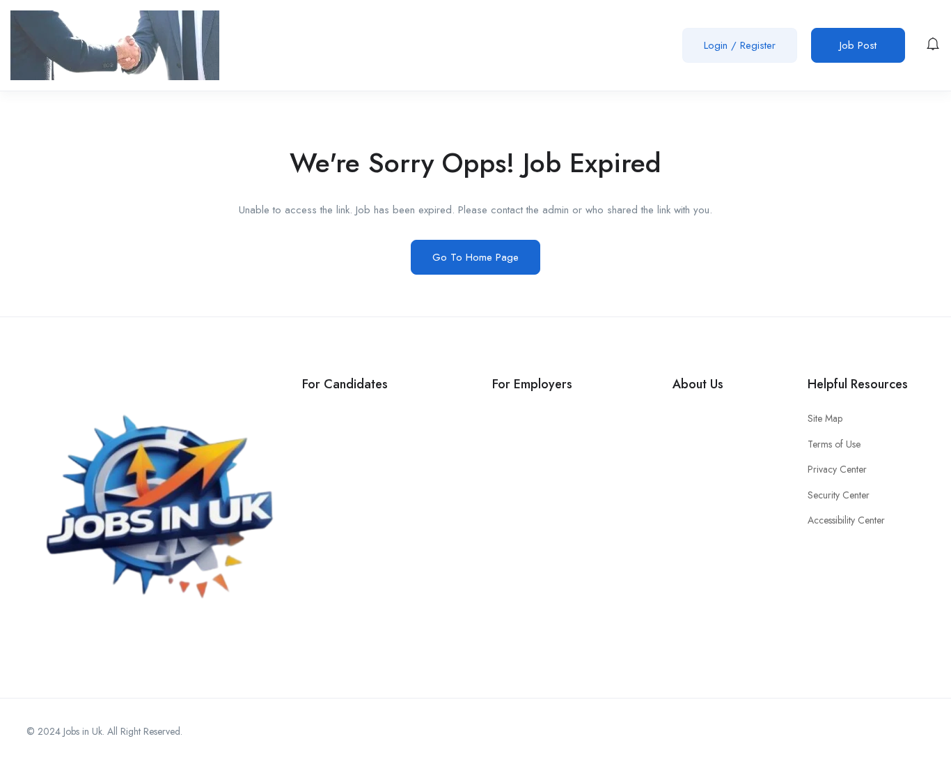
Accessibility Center (846, 520)
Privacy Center (837, 469)
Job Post (858, 45)
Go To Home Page (475, 257)
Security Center (839, 495)
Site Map (825, 418)
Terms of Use (834, 444)
